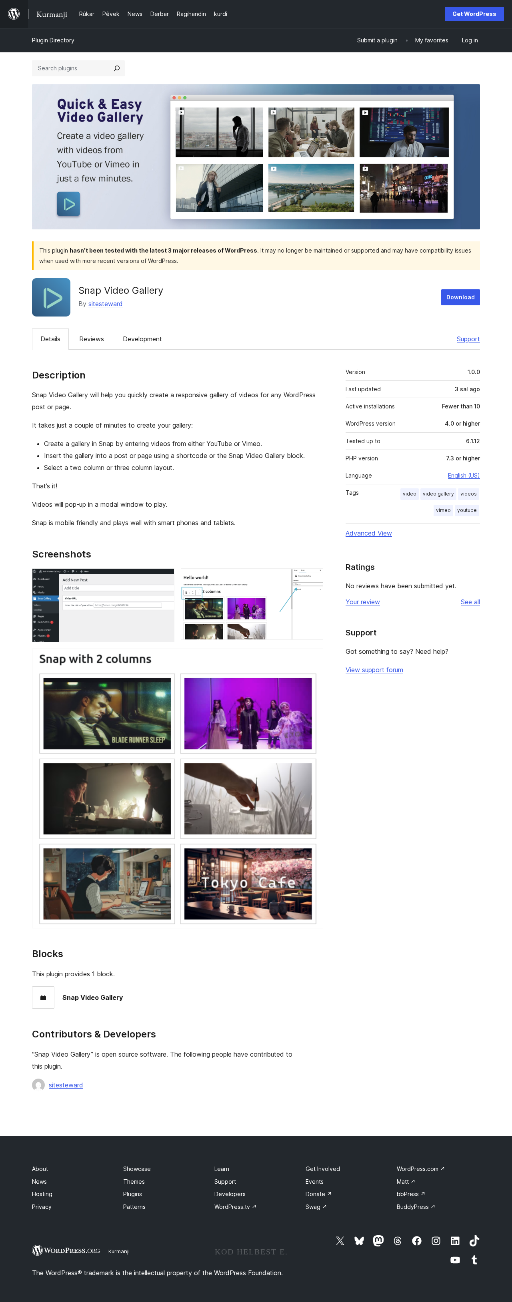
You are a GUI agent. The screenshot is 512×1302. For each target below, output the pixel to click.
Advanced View (369, 533)
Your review (363, 602)
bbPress (411, 1194)
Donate (319, 1194)
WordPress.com (421, 1168)
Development (142, 339)
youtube (467, 510)
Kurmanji (119, 1251)
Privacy (42, 1206)
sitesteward (105, 304)
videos (468, 494)
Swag (316, 1206)
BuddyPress (416, 1206)
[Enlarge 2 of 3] (312, 579)
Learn (221, 1168)
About (40, 1168)
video (409, 494)
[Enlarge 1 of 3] (164, 579)
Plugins (132, 1194)
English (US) (464, 475)
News (39, 1181)
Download (460, 297)
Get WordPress (474, 13)
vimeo (443, 510)
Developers (230, 1194)
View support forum (374, 670)
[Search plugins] (117, 68)
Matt (406, 1181)
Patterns (134, 1206)
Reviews (91, 339)
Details (50, 339)
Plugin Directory (53, 40)
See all (470, 602)
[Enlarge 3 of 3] (312, 659)
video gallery (438, 494)
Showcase (137, 1168)
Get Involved (323, 1168)
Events (315, 1181)
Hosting (42, 1194)
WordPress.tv (235, 1206)
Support (468, 339)
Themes (134, 1181)
